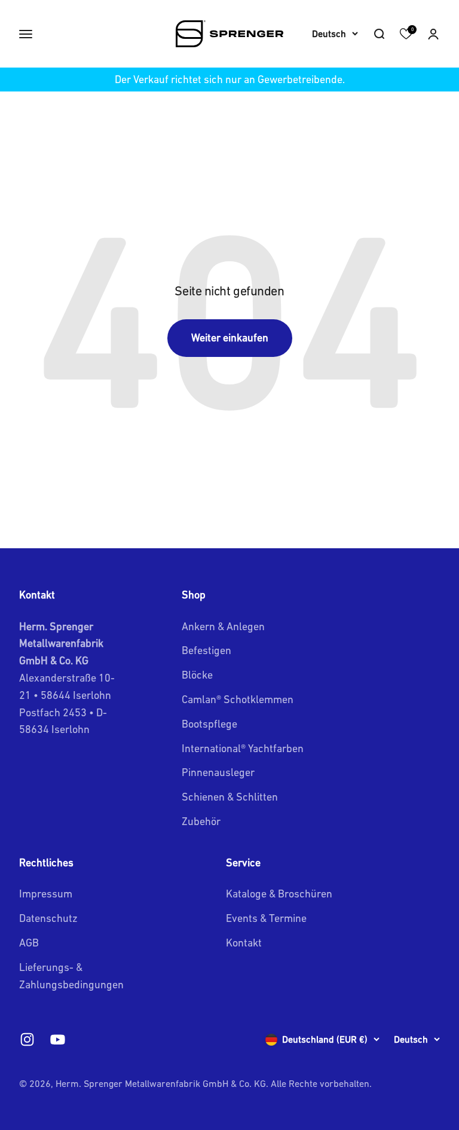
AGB (29, 942)
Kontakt (244, 942)
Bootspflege (209, 723)
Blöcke (197, 674)
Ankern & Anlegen (223, 626)
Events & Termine (266, 918)
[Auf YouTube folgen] (58, 1039)
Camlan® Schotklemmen (237, 699)
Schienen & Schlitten (230, 796)
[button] (433, 34)
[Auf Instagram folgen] (27, 1039)
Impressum (45, 893)
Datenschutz (48, 918)
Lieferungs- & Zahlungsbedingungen (71, 976)
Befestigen (206, 650)
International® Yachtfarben (243, 748)
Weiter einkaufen (229, 337)
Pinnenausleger (218, 772)
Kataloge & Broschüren (279, 893)
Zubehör (201, 821)
